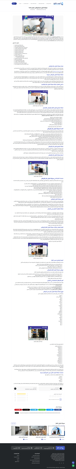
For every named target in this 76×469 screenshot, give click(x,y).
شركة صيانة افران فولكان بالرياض (53, 278)
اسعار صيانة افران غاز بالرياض (19, 52)
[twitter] (61, 463)
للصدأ (45, 188)
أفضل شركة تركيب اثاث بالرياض (53, 241)
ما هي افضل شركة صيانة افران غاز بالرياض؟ (21, 47)
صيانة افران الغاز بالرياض (36, 455)
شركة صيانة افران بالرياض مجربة (19, 46)
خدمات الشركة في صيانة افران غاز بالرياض (21, 53)
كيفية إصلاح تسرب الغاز (18, 59)
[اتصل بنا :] (73, 462)
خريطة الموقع (17, 461)
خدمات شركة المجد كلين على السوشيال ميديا (21, 64)
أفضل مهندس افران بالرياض (41, 437)
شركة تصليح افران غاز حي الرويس (53, 225)
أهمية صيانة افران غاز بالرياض (19, 49)
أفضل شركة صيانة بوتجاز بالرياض (53, 126)
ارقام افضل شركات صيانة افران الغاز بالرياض (21, 58)
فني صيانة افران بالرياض (18, 54)
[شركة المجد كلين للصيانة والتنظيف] (58, 3)
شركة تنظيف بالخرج (37, 458)
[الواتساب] (73, 465)
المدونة (18, 455)
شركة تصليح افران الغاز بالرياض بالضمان (21, 48)
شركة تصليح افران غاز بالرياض (19, 51)
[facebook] (63, 463)
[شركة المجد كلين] (60, 448)
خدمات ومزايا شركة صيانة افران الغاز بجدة (56, 437)
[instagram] (59, 463)
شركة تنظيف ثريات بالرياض (36, 461)
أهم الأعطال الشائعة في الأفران (19, 61)
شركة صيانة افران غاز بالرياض (57, 71)
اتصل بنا (18, 458)
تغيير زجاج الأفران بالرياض (23, 437)
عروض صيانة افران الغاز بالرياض (19, 60)
